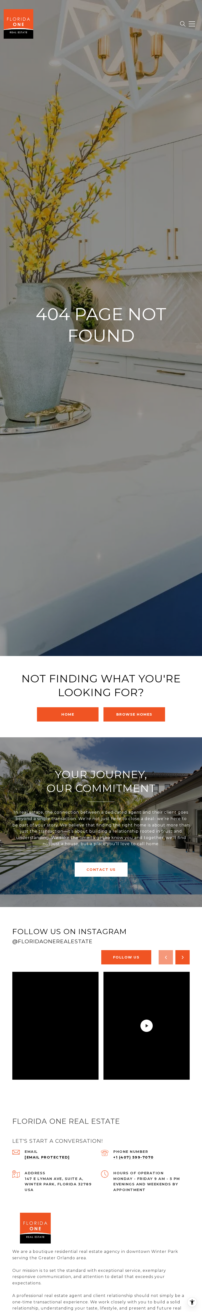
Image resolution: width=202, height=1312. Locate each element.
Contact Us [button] (101, 869)
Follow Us (126, 957)
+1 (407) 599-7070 (133, 1157)
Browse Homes (134, 714)
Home (67, 714)
